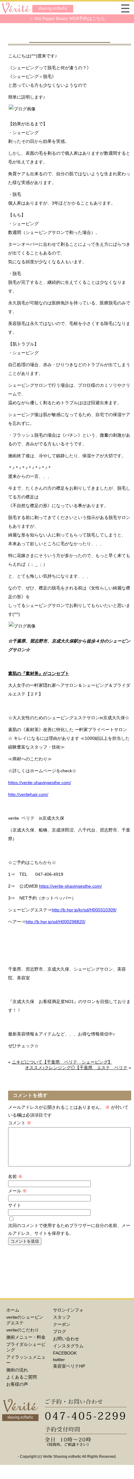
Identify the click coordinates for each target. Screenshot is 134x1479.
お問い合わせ (66, 1338)
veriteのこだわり (22, 1329)
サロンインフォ (68, 1309)
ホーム (12, 1309)
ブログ (59, 1331)
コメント (19, 1122)
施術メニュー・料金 (25, 1337)
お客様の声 (17, 1384)
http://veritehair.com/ (28, 794)
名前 (15, 1176)
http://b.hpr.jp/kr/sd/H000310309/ (84, 909)
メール (17, 1190)
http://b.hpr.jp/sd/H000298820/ (55, 921)
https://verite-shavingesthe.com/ (39, 782)
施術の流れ (17, 1369)
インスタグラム (68, 1345)
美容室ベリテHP (69, 1366)
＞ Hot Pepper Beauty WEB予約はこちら (67, 18)
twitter (59, 1359)
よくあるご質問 (21, 1377)
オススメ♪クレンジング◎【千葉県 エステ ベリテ (76, 1067)
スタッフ (61, 1317)
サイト (14, 1205)
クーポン (61, 1324)
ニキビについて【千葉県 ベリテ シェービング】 (62, 1062)
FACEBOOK (65, 1352)
